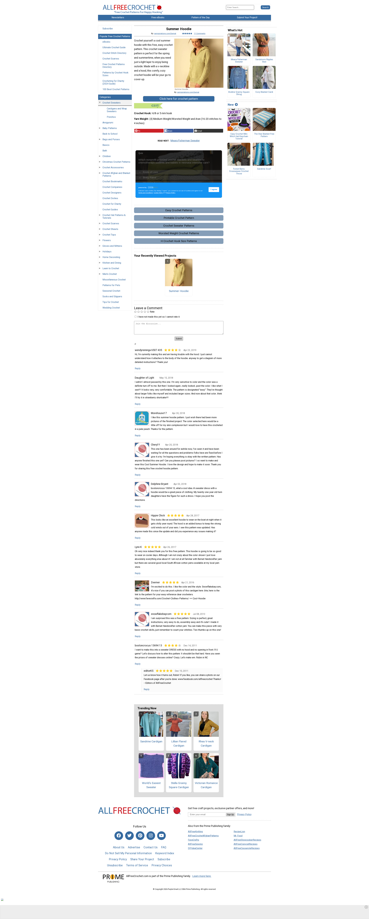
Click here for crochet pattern (179, 98)
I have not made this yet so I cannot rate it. (159, 316)
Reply (138, 368)
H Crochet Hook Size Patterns (179, 241)
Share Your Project (142, 859)
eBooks (106, 41)
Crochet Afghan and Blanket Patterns (116, 174)
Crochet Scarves (110, 58)
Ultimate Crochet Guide (114, 47)
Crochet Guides (110, 209)
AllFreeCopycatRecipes (245, 844)
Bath (104, 150)
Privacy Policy (118, 859)
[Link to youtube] (161, 835)
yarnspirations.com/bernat (165, 33)
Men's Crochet (109, 274)
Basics (105, 145)
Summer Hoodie (179, 291)
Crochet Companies (112, 187)
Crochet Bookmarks (112, 181)
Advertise (134, 847)
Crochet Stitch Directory (114, 53)
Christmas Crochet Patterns (116, 162)
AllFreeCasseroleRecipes (247, 848)
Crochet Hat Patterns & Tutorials (114, 216)
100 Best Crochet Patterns (115, 89)
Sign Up (230, 814)
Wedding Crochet (111, 307)
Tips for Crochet (110, 302)
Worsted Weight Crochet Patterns (178, 233)
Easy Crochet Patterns (178, 210)
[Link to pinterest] (140, 835)
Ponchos (111, 117)
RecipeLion (239, 831)
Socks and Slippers (112, 296)
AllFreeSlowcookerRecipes (247, 840)
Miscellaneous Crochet (114, 279)
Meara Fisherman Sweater (185, 140)
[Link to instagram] (150, 835)
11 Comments (199, 33)
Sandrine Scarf (264, 169)
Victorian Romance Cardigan (206, 785)
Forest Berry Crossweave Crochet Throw (239, 171)
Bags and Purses (111, 139)
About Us (118, 847)
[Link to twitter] (129, 835)
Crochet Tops (109, 234)
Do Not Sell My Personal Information (128, 853)
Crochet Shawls (110, 229)
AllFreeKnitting (195, 831)
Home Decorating (111, 257)
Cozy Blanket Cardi (264, 92)
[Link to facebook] (118, 835)
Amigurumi (107, 122)
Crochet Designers (111, 192)
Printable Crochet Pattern (179, 218)
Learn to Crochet (110, 268)
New (231, 104)
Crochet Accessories (113, 167)
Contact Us (151, 847)
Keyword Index (164, 853)
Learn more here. (201, 876)
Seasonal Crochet (111, 290)
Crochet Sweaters (111, 102)
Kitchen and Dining (111, 262)
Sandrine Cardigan (151, 741)
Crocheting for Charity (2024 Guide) (113, 82)
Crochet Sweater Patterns (178, 225)
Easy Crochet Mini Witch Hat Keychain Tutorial (239, 136)
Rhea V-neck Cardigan (206, 743)
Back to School (109, 133)
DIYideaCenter (195, 848)
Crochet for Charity (111, 204)
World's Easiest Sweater (151, 785)
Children (106, 156)
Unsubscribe (115, 865)
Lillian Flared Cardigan (178, 743)
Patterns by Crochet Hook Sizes (115, 74)
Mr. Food (238, 835)
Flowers (106, 240)
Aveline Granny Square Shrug (239, 93)
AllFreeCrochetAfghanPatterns (203, 835)
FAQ (163, 847)
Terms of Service (137, 865)
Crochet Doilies (110, 198)
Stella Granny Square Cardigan (179, 785)
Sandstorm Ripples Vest (264, 60)
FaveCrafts (193, 840)
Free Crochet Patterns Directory (113, 65)
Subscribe (107, 28)
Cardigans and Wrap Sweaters (117, 110)
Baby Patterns (109, 128)
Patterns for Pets (111, 285)
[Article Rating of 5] (187, 33)
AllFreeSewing (195, 844)
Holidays (106, 251)
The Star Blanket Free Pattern (264, 135)
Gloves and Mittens (112, 246)
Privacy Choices (161, 865)
